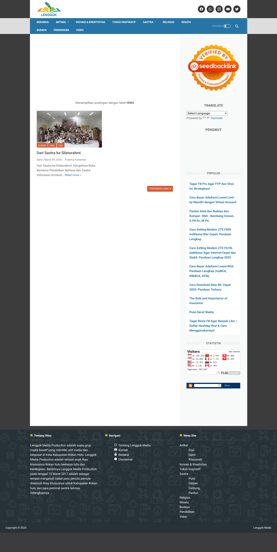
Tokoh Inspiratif (124, 22)
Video (80, 30)
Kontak (123, 450)
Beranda (43, 22)
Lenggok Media (262, 527)
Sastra (148, 22)
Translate (216, 118)
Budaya (42, 30)
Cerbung (194, 488)
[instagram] (219, 9)
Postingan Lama (159, 188)
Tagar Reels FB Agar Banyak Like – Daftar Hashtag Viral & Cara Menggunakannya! (213, 325)
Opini (192, 455)
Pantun (193, 493)
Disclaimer (126, 459)
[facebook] (201, 9)
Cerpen (193, 483)
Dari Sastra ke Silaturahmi (59, 153)
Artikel (61, 22)
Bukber (42, 145)
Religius (168, 22)
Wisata (186, 22)
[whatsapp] (210, 9)
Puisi (192, 478)
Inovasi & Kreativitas (90, 22)
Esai (191, 450)
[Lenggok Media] (52, 9)
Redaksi (124, 455)
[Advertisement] (105, 67)
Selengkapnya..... (41, 493)
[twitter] (236, 9)
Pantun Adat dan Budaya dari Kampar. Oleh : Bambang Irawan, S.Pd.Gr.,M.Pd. (211, 215)
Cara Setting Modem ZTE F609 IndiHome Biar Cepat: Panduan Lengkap (210, 234)
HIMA (52, 145)
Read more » (73, 175)
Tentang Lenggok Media (135, 445)
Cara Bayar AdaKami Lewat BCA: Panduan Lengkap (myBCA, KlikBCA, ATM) (211, 271)
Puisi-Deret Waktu (201, 312)
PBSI (60, 145)
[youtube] (227, 9)
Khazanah (195, 459)
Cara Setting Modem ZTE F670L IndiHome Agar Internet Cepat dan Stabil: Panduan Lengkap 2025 (212, 252)
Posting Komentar (75, 159)
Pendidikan (61, 30)
